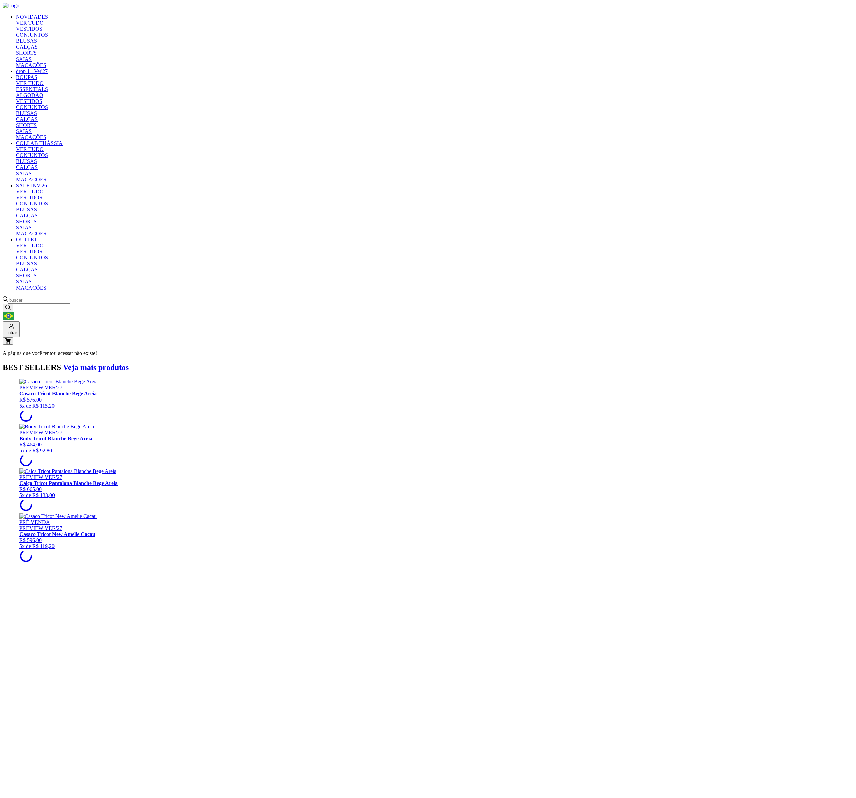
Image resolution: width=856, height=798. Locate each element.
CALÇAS (27, 47)
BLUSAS (26, 41)
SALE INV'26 (31, 185)
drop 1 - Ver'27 (32, 71)
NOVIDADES (32, 17)
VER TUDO (30, 23)
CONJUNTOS (32, 35)
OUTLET (26, 239)
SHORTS (26, 53)
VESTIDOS (29, 29)
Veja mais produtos (96, 367)
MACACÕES (31, 65)
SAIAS (24, 59)
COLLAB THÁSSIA (39, 143)
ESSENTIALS (32, 89)
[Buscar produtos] (8, 308)
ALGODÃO (29, 95)
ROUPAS (26, 77)
